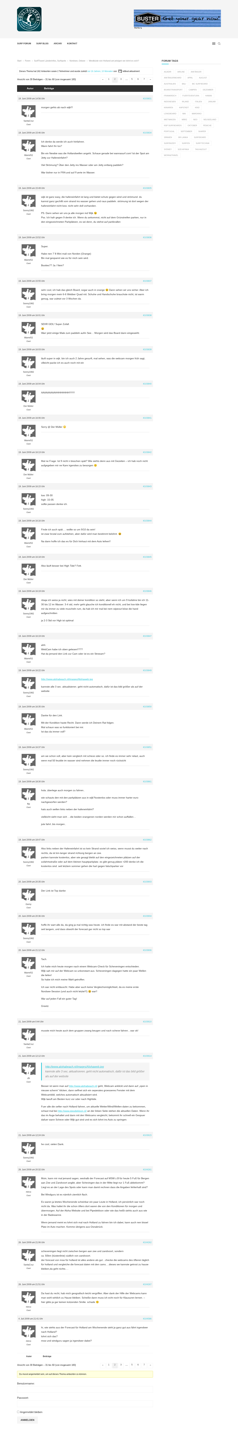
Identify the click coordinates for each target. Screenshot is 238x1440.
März (184, 119)
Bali (184, 84)
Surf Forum (24, 43)
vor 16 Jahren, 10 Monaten (100, 71)
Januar (212, 102)
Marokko (197, 114)
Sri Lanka (183, 137)
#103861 (147, 781)
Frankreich (170, 96)
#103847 (147, 636)
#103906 (147, 950)
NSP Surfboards (173, 125)
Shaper (202, 131)
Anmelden (27, 1420)
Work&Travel (171, 155)
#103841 (147, 418)
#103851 (147, 747)
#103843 (147, 486)
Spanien (168, 137)
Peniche (207, 125)
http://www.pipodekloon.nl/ (72, 1110)
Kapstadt (184, 107)
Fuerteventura (190, 96)
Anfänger (196, 72)
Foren (27, 61)
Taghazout (201, 149)
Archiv (58, 43)
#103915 (147, 1135)
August (203, 78)
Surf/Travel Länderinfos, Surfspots (50, 61)
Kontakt (72, 43)
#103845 (147, 557)
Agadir (167, 72)
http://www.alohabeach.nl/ (83, 1086)
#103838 (147, 315)
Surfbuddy (170, 143)
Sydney (168, 149)
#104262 (147, 1242)
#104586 (147, 1319)
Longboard (170, 114)
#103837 (147, 281)
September (186, 131)
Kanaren (168, 107)
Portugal (169, 131)
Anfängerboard (172, 78)
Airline (181, 72)
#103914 (147, 1056)
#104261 (147, 1169)
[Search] (219, 44)
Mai (184, 114)
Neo (195, 119)
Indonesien (170, 102)
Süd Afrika (183, 149)
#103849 (147, 670)
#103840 (147, 384)
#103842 (147, 452)
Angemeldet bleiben (31, 1412)
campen (193, 90)
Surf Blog (42, 43)
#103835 (147, 188)
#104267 (147, 1284)
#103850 (147, 706)
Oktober (192, 125)
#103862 (147, 840)
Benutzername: (25, 1383)
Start (19, 61)
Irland (185, 102)
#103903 (147, 882)
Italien (198, 102)
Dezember (208, 90)
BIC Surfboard (200, 84)
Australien (170, 84)
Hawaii (208, 96)
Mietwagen (170, 119)
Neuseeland (210, 119)
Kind (197, 107)
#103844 (147, 521)
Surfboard (200, 137)
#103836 (147, 237)
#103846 (147, 591)
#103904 (147, 916)
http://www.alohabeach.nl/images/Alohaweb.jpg (67, 679)
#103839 (147, 349)
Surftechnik (202, 143)
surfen (186, 143)
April (190, 78)
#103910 (147, 1021)
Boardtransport (173, 90)
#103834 (147, 133)
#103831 (147, 98)
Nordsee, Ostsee (77, 61)
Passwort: (23, 1397)
